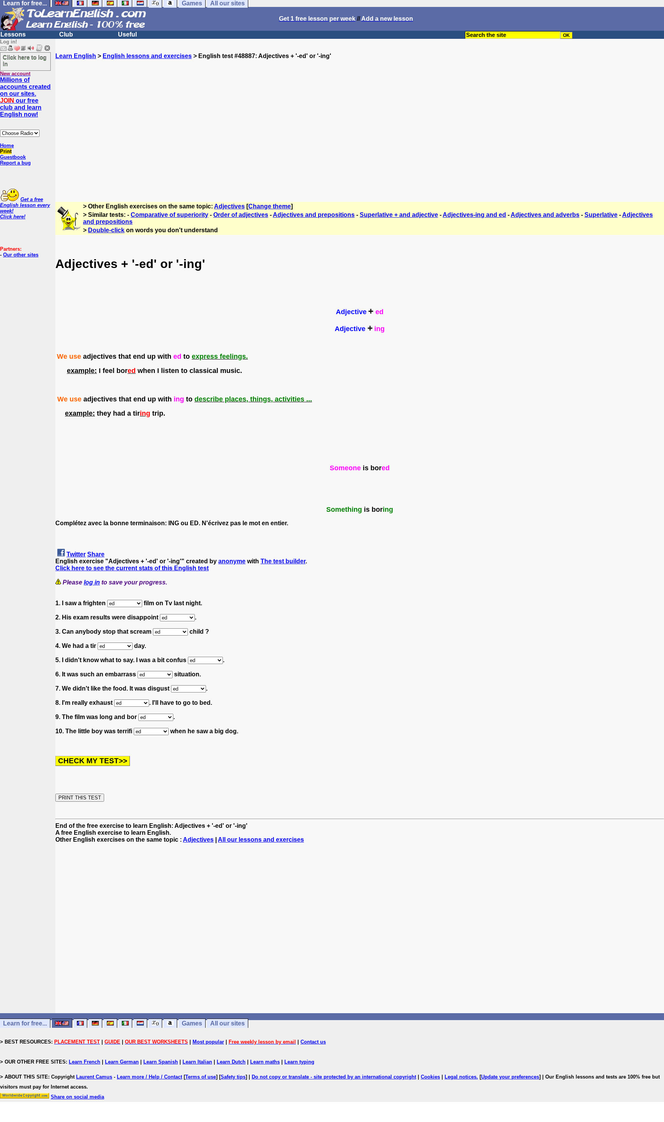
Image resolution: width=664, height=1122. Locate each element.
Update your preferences (510, 1077)
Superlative (601, 214)
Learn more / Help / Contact (149, 1077)
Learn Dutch (231, 1062)
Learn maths (265, 1062)
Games (192, 1023)
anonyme (232, 561)
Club (66, 34)
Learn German (122, 1062)
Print (6, 151)
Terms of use (200, 1077)
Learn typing (299, 1062)
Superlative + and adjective (399, 214)
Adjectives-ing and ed (474, 214)
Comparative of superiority (169, 214)
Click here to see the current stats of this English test (132, 568)
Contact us (313, 1042)
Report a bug (15, 163)
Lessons (13, 34)
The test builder (283, 561)
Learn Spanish (160, 1062)
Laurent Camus (94, 1077)
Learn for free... (25, 1023)
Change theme (269, 206)
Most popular (208, 1042)
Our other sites (20, 255)
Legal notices (460, 1077)
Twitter (76, 554)
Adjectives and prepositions (314, 214)
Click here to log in (24, 60)
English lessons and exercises (147, 56)
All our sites (227, 1023)
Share (96, 554)
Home (7, 145)
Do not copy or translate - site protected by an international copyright (334, 1077)
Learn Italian (197, 1062)
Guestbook (13, 157)
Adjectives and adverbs (545, 214)
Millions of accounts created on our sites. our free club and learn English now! (25, 97)
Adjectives (229, 206)
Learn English (75, 56)
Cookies (430, 1077)
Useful (127, 34)
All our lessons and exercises (261, 839)
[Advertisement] (359, 127)
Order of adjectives (240, 214)
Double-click (106, 230)
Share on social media (77, 1097)
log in (92, 582)
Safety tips (233, 1077)
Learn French (84, 1062)
